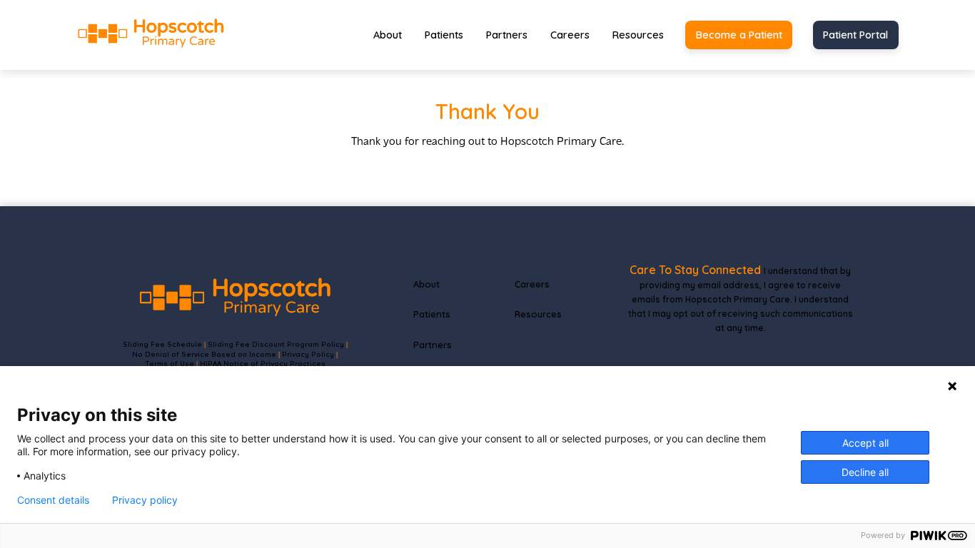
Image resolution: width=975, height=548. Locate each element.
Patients (444, 35)
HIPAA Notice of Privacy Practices (262, 363)
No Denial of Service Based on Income (204, 354)
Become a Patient (739, 35)
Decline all (865, 472)
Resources (638, 35)
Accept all (865, 443)
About (387, 35)
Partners (506, 35)
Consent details (53, 500)
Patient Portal (855, 35)
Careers (570, 35)
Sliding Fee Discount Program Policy (276, 344)
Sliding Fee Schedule (162, 344)
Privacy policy (145, 500)
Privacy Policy (308, 354)
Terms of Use (169, 363)
